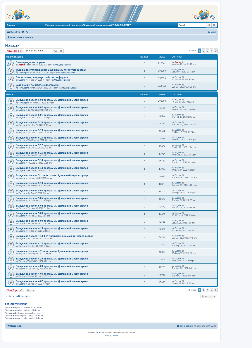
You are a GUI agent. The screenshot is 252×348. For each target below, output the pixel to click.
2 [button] (203, 50)
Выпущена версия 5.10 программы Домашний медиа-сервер (52, 183)
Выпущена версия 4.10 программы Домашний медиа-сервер (52, 258)
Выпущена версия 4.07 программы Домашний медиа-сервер (52, 281)
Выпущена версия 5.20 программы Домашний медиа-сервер (52, 122)
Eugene (25, 73)
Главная (11, 25)
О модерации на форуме (30, 62)
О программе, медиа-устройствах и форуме (42, 77)
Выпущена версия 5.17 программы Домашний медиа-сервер (52, 145)
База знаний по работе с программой (38, 85)
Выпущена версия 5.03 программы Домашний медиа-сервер (52, 213)
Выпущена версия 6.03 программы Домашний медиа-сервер (52, 99)
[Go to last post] (183, 62)
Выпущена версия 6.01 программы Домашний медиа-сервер (52, 115)
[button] (216, 51)
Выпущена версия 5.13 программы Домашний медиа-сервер (52, 168)
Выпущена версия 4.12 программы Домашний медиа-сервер (52, 243)
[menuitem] (25, 32)
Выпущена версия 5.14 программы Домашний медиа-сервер (52, 160)
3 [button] (207, 50)
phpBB (102, 332)
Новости (12, 46)
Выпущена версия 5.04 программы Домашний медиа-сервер (52, 205)
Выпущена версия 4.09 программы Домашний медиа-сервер (52, 266)
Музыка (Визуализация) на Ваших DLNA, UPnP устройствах (51, 69)
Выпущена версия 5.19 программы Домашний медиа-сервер (52, 130)
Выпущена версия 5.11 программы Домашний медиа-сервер (52, 175)
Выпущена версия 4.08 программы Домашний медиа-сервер (52, 273)
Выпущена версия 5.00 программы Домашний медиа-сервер (52, 220)
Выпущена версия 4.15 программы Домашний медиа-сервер (52, 228)
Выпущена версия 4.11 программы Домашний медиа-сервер (52, 251)
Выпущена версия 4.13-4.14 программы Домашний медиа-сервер (54, 236)
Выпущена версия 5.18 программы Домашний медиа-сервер (52, 137)
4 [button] (211, 50)
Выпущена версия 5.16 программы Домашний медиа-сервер (52, 152)
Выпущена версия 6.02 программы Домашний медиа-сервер (52, 107)
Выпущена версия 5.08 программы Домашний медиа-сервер (52, 190)
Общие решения (63, 65)
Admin (21, 65)
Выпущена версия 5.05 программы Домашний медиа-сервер (52, 198)
